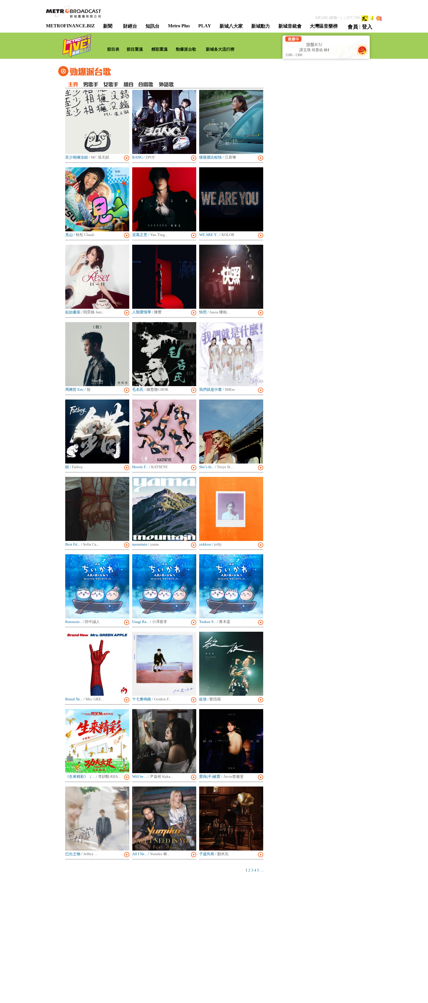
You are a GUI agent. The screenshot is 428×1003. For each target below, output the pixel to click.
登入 (367, 27)
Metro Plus (179, 25)
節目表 (113, 49)
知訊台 (153, 26)
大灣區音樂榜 (324, 26)
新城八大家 (231, 26)
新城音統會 (290, 26)
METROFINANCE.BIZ (70, 25)
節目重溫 (135, 49)
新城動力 (260, 26)
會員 (353, 27)
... (262, 870)
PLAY (204, 25)
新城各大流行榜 (220, 49)
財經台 (130, 26)
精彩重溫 (159, 49)
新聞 (107, 26)
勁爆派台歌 (186, 49)
